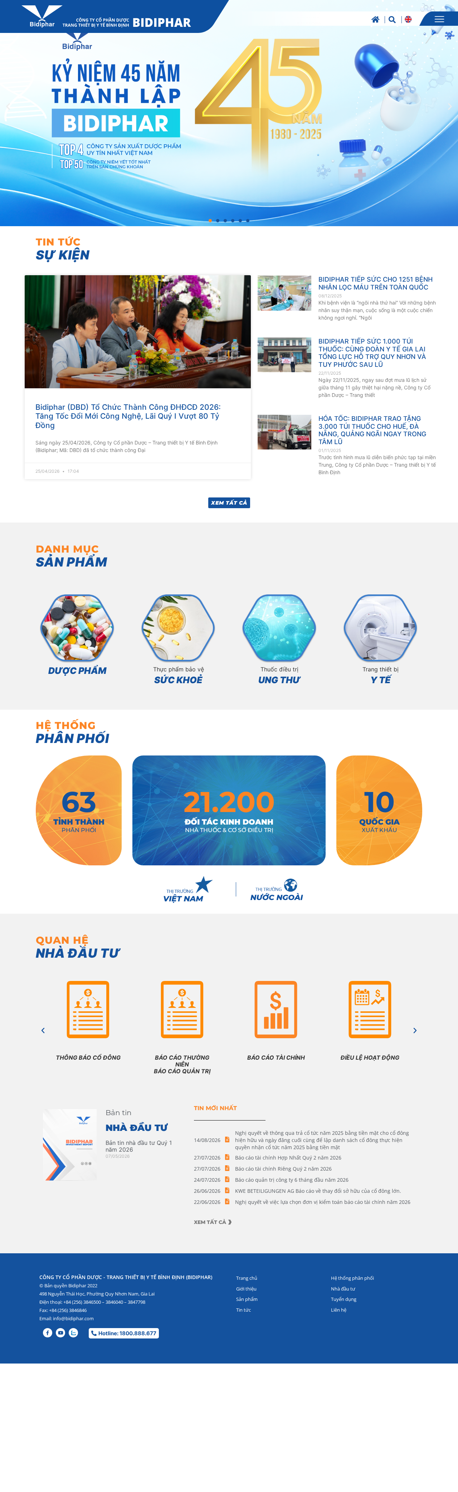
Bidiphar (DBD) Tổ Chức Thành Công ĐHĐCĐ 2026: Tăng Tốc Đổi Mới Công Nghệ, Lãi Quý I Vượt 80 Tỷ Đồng (128, 416)
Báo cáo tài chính (276, 1057)
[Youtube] (60, 1332)
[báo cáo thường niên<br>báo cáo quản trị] (182, 1013)
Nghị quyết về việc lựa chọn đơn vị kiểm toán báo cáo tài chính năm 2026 (322, 1202)
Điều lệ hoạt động (370, 1057)
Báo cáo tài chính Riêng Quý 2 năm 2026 (283, 1168)
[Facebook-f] (47, 1332)
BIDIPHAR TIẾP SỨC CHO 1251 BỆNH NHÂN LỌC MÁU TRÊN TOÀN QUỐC (375, 283)
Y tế (380, 680)
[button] (8, 106)
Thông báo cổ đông (88, 1057)
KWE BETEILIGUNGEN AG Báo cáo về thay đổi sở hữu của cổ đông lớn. (318, 1190)
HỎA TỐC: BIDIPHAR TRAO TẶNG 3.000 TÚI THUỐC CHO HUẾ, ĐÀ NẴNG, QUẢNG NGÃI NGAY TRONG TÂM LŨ (372, 430)
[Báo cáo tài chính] (276, 1013)
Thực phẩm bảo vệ (178, 669)
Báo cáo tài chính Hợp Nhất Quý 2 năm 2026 (288, 1157)
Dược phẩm (77, 670)
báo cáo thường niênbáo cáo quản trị (182, 1064)
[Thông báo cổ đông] (88, 1013)
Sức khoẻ (178, 680)
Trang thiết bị (380, 669)
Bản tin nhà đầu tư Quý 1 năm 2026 (139, 1146)
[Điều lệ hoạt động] (370, 1013)
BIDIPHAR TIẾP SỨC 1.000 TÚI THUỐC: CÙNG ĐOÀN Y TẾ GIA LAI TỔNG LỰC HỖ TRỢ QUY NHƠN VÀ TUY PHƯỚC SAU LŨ (372, 352)
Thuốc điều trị (279, 669)
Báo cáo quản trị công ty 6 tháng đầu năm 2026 (292, 1179)
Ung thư (279, 680)
